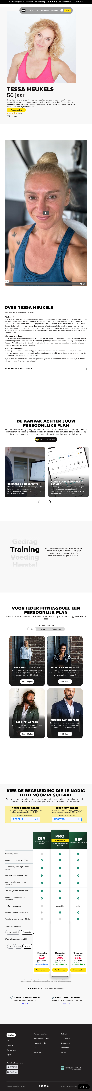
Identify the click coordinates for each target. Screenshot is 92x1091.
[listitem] (25, 472)
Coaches (10, 1045)
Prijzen (9, 1055)
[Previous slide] (40, 501)
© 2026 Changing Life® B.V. (16, 1086)
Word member (16, 110)
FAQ (8, 1041)
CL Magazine (65, 1043)
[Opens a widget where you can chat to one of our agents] (83, 1087)
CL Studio (64, 1034)
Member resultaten (40, 1034)
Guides (63, 1052)
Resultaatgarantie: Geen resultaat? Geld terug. (27, 2)
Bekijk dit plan (27, 681)
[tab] (32, 629)
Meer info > (25, 1003)
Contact (11, 1035)
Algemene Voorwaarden (70, 1086)
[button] (61, 10)
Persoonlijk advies (40, 1043)
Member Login (12, 1050)
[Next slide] (49, 501)
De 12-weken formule (41, 1038)
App (35, 1048)
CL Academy (65, 1038)
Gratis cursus (38, 1052)
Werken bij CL (65, 1048)
